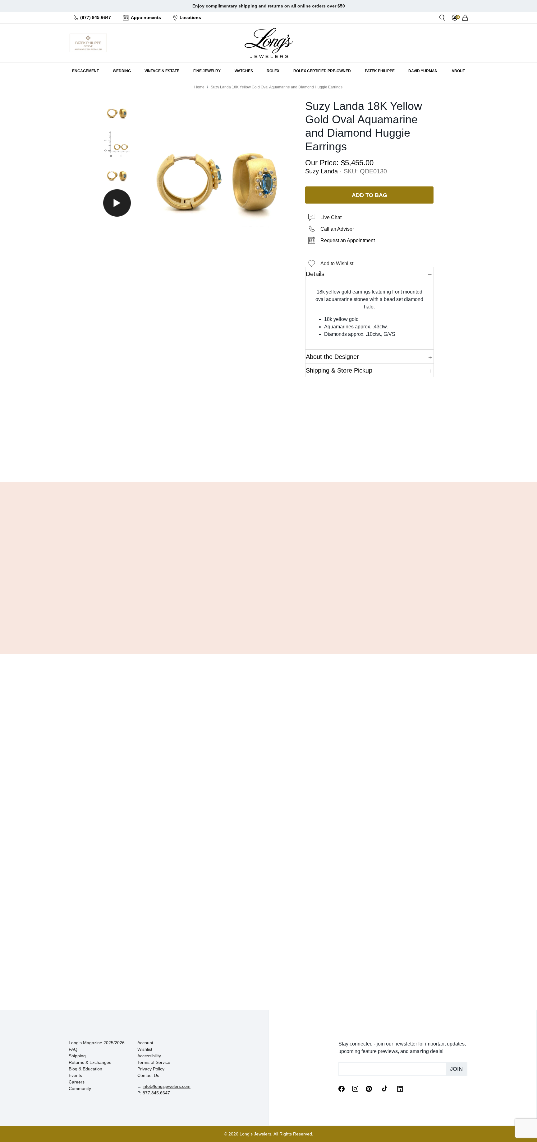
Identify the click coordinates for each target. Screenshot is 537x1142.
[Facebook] (341, 1088)
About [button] (458, 71)
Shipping (77, 1055)
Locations (190, 17)
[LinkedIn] (400, 1088)
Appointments (146, 17)
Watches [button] (244, 71)
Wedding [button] (122, 71)
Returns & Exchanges (90, 1062)
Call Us (223, 461)
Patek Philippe (380, 71)
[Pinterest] (369, 1088)
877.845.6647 (156, 1092)
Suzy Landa (321, 171)
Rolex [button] (273, 71)
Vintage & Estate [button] (162, 71)
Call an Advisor (337, 229)
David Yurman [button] (423, 71)
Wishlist (144, 1049)
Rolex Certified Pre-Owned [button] (322, 71)
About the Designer (332, 356)
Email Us (268, 461)
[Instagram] (355, 1088)
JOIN (456, 1069)
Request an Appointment (347, 240)
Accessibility (149, 1055)
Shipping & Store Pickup (339, 370)
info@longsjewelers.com (166, 1086)
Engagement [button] (85, 71)
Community (80, 1088)
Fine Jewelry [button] (207, 71)
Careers (77, 1081)
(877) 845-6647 (95, 17)
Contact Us (148, 1075)
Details (315, 273)
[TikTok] (384, 1088)
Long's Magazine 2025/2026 (97, 1042)
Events (75, 1075)
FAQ (73, 1049)
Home (199, 87)
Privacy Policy (150, 1068)
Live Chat (331, 217)
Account (145, 1042)
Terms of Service (153, 1062)
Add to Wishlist (336, 263)
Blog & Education (85, 1068)
